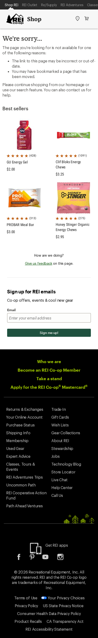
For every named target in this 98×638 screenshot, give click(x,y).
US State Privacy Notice (63, 605)
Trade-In (58, 409)
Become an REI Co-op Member (49, 370)
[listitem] (22, 558)
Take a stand (49, 378)
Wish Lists (60, 425)
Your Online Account (24, 417)
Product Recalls (28, 621)
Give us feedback (38, 263)
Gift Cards (60, 417)
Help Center (62, 487)
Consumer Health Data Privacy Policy (49, 613)
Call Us (57, 495)
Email (11, 310)
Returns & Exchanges (24, 409)
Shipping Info (18, 432)
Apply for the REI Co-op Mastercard (49, 387)
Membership (17, 440)
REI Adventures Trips (24, 477)
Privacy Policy (26, 605)
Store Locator (63, 472)
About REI (60, 440)
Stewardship (62, 448)
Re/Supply (49, 5)
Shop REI (11, 5)
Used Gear (15, 448)
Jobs (55, 456)
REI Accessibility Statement (49, 629)
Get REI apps (56, 545)
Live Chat (59, 479)
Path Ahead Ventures (24, 506)
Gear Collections (65, 432)
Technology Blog (66, 464)
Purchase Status (20, 425)
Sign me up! (49, 333)
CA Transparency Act (65, 621)
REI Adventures (72, 5)
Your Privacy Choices (66, 598)
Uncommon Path (21, 485)
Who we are (49, 361)
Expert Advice (18, 456)
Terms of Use (25, 598)
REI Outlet (29, 5)
